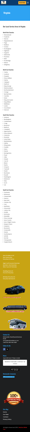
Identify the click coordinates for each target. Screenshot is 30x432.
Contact (5, 417)
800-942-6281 (13, 342)
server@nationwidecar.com (11, 340)
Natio (21, 427)
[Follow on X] (7, 349)
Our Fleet (6, 414)
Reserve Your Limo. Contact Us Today (15, 363)
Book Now (22, 2)
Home (5, 412)
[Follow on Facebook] (4, 349)
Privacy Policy (7, 419)
